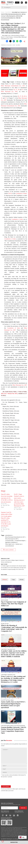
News (12, 700)
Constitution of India (21, 193)
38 (18, 89)
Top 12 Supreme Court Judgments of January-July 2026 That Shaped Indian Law (13, 603)
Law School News (5, 725)
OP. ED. (7, 623)
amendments (8, 535)
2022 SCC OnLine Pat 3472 (9, 393)
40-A (25, 96)
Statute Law (19, 544)
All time (21, 579)
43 (6, 98)
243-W (10, 193)
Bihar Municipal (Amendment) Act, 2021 (13, 85)
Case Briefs (4, 649)
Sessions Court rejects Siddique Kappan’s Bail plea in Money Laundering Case (12, 560)
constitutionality (9, 540)
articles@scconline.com (19, 812)
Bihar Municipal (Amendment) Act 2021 (15, 537)
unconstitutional (9, 546)
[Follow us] (3, 815)
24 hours (4, 579)
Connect (17, 2)
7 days (13, 579)
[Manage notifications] (3, 841)
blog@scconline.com (5, 812)
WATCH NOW (4, 600)
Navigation (14, 842)
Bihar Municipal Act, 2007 (9, 91)
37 (16, 89)
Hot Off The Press (5, 700)
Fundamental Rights (20, 540)
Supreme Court (11, 649)
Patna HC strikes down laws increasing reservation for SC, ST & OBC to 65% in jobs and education (7, 498)
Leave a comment (9, 549)
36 (14, 89)
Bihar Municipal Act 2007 (11, 539)
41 (22, 89)
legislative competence (11, 542)
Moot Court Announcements (17, 725)
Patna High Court (9, 544)
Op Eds (3, 623)
